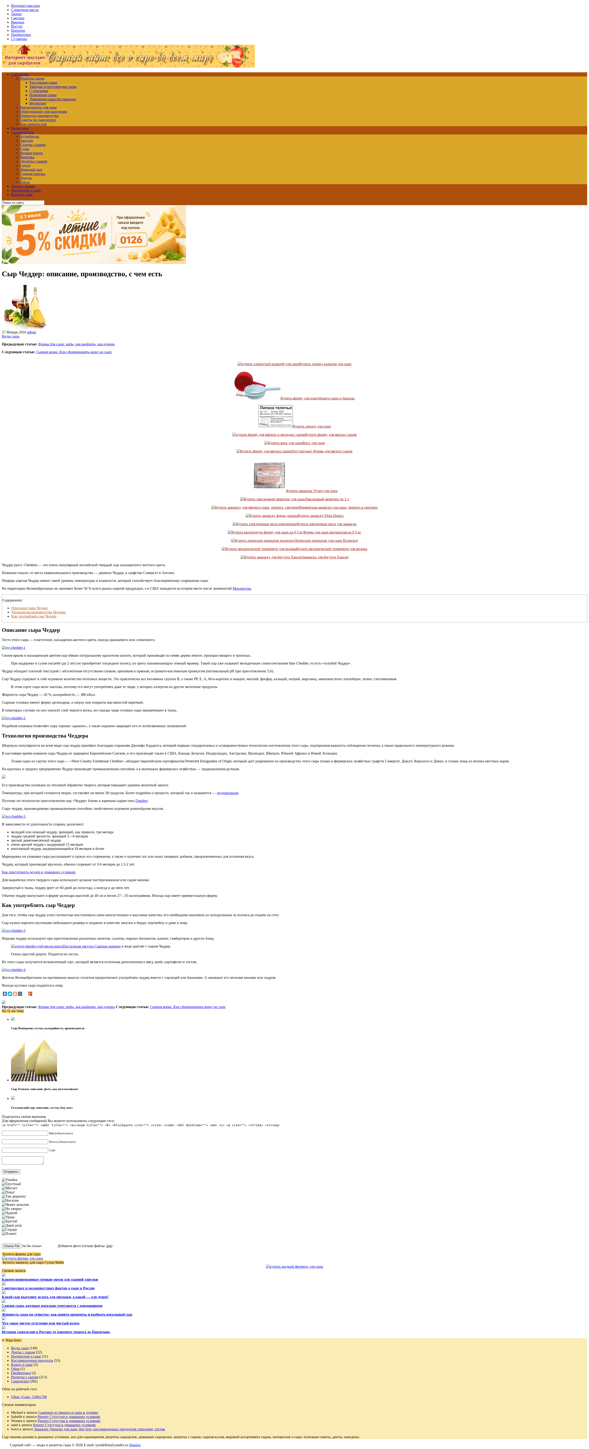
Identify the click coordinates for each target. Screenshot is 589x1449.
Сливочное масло (25, 10)
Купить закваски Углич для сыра (312, 491)
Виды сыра (20, 128)
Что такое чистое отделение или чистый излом (40, 1323)
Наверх (135, 1445)
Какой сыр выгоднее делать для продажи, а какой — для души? (55, 1297)
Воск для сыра (313, 443)
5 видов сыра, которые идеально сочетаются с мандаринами (52, 1306)
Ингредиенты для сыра (38, 107)
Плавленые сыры (43, 95)
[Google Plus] (30, 994)
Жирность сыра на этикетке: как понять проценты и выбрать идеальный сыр (67, 1314)
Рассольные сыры (43, 83)
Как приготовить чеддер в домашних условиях (39, 872)
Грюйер (141, 801)
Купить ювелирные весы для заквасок (327, 524)
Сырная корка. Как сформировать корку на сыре (74, 352)
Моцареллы (242, 588)
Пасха (25, 182)
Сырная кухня (22, 132)
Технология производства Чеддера (38, 612)
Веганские (37, 103)
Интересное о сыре (26, 190)
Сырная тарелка (32, 174)
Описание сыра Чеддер (29, 608)
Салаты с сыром (33, 145)
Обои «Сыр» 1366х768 (29, 1397)
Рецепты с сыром (24, 1377)
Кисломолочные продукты (32, 1360)
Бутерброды (29, 136)
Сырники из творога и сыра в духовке (68, 1412)
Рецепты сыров (32, 78)
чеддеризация (227, 793)
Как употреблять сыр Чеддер (33, 616)
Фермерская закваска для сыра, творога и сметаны (338, 507)
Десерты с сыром (33, 161)
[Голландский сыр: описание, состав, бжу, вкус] (13, 1098)
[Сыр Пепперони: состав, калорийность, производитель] (13, 1019)
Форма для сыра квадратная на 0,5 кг (332, 532)
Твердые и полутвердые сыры (53, 87)
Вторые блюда (31, 153)
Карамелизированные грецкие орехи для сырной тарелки (50, 1279)
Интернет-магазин (25, 6)
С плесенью (38, 91)
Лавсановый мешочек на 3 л (327, 499)
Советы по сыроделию (38, 120)
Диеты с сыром (23, 186)
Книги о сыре (22, 194)
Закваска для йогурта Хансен (326, 557)
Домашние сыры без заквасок (52, 99)
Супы (24, 149)
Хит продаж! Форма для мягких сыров (322, 451)
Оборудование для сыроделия (43, 112)
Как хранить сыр (33, 124)
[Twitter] (10, 994)
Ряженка (17, 22)
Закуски (26, 141)
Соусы (25, 165)
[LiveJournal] (25, 994)
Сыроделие (20, 74)
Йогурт (17, 26)
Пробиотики (21, 35)
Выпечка (27, 157)
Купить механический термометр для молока (331, 549)
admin (31, 332)
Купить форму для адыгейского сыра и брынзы (317, 398)
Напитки (18, 30)
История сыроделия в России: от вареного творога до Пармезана (56, 1332)
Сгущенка (19, 39)
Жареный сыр (31, 170)
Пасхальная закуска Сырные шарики (92, 946)
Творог (16, 14)
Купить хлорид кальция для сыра (325, 364)
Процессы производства (39, 116)
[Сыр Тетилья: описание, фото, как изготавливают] (34, 1080)
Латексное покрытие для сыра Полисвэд (326, 540)
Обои (15, 1369)
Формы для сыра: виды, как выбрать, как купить (76, 344)
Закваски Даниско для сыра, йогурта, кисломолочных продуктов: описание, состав (99, 1429)
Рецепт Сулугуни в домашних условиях (69, 1417)
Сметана (17, 18)
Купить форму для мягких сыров (331, 435)
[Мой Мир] (20, 994)
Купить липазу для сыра (312, 426)
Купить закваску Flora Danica (321, 516)
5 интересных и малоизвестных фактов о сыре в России (48, 1288)
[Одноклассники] (15, 994)
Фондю (26, 178)
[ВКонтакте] (5, 994)
